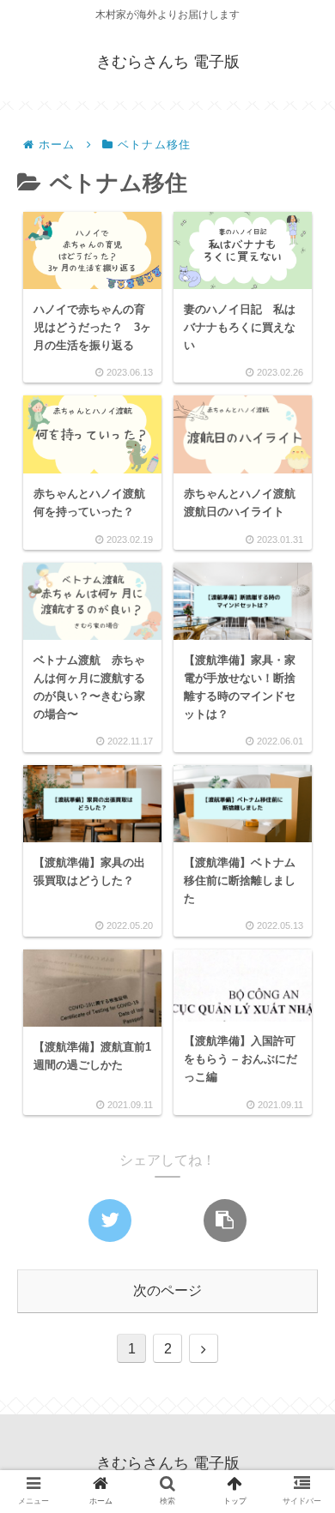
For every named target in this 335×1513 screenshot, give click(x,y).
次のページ (167, 1290)
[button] (297, 1399)
